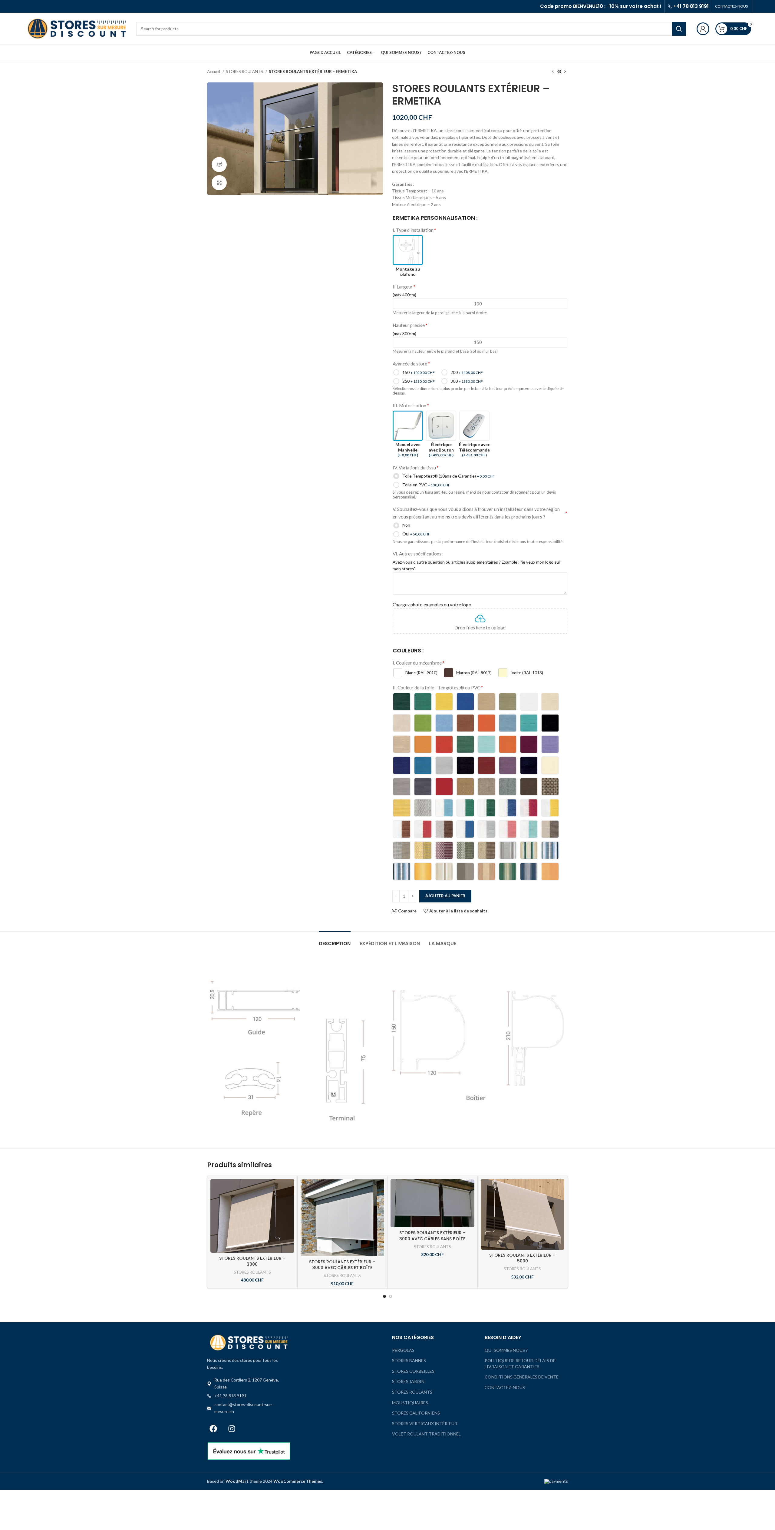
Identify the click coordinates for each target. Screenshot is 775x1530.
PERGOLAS (403, 1350)
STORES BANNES (409, 1360)
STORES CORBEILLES (413, 1371)
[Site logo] (77, 28)
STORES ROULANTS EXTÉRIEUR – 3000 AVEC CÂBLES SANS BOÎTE (432, 1236)
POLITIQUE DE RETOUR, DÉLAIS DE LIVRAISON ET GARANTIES (520, 1363)
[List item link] (249, 1395)
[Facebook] (213, 1428)
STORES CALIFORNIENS (416, 1412)
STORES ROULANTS (245, 71)
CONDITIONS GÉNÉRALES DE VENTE (522, 1376)
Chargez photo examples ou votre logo (432, 604)
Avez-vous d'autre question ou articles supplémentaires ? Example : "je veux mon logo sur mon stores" (476, 565)
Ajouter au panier (445, 895)
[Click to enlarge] (219, 182)
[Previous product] (553, 72)
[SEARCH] (679, 29)
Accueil (214, 71)
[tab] (335, 940)
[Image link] (249, 1342)
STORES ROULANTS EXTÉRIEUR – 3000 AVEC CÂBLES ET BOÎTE (342, 1265)
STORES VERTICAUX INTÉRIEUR (424, 1423)
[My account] (703, 29)
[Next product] (565, 72)
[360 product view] (219, 164)
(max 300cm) (404, 333)
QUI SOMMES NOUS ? (506, 1350)
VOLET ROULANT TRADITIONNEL (426, 1433)
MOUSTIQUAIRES (410, 1402)
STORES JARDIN (408, 1381)
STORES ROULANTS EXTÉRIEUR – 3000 (252, 1261)
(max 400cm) (404, 294)
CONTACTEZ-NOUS (505, 1387)
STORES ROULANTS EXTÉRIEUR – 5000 (522, 1258)
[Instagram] (231, 1428)
